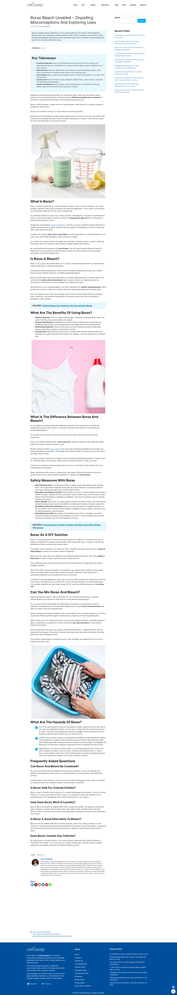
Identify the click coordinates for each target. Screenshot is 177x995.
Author (33, 855)
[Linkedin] (43, 884)
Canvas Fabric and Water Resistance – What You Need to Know (52, 936)
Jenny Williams (46, 859)
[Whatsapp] (50, 884)
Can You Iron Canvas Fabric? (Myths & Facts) (47, 934)
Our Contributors (81, 964)
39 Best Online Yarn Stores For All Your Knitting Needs (67, 305)
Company (133, 5)
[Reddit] (39, 884)
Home (75, 5)
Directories (105, 5)
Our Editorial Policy (82, 973)
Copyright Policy (81, 970)
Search (117, 17)
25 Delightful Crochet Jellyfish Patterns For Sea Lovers (129, 954)
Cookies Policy (80, 967)
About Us (143, 5)
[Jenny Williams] (35, 867)
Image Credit (79, 980)
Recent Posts (40, 855)
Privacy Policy (80, 983)
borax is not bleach (58, 225)
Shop (116, 5)
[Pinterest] (46, 884)
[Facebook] (32, 884)
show (42, 48)
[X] (35, 884)
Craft (83, 5)
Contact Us (79, 961)
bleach (43, 263)
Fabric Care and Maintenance (42, 932)
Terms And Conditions (83, 986)
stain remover (55, 449)
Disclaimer (78, 976)
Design (93, 5)
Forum (124, 5)
